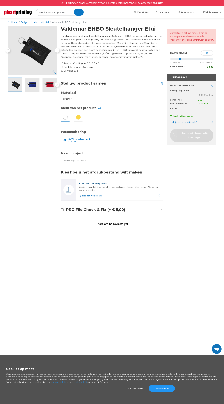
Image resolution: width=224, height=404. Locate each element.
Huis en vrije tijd (41, 22)
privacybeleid (59, 382)
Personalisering (73, 132)
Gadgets (25, 22)
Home (14, 22)
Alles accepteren (162, 388)
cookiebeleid (80, 382)
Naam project (72, 153)
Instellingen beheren (135, 388)
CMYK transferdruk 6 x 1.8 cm (79, 140)
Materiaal (68, 92)
